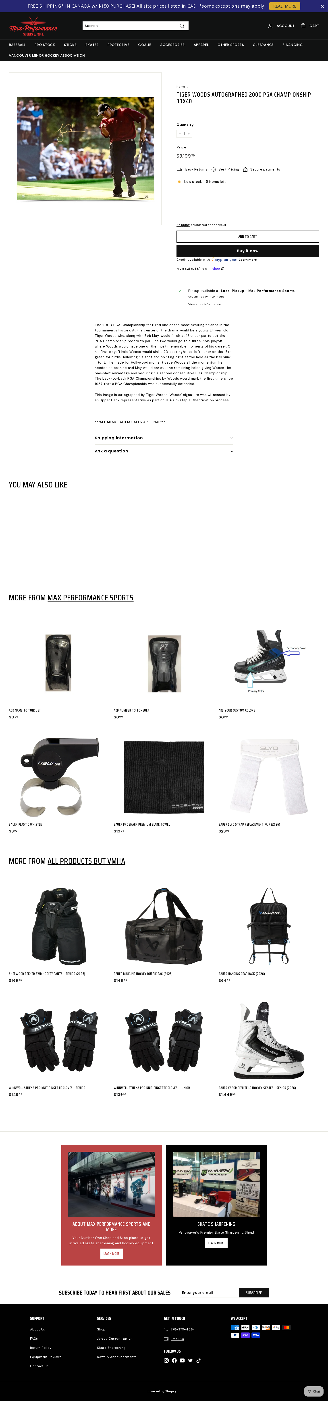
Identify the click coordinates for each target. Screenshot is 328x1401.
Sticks (70, 44)
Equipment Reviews (46, 1357)
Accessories (172, 44)
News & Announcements (117, 1357)
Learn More (112, 1253)
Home (180, 87)
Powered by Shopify (162, 1391)
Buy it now (248, 251)
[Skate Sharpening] (216, 1184)
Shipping (183, 225)
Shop (101, 1329)
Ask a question (111, 451)
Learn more (248, 260)
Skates (92, 44)
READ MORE (285, 6)
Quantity (185, 124)
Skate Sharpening (111, 1348)
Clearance (263, 44)
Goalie (144, 44)
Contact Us (39, 1366)
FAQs (34, 1338)
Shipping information (119, 438)
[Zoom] (85, 149)
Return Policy (41, 1348)
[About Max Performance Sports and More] (111, 1184)
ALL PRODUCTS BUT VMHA (86, 860)
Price (181, 147)
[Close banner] (322, 6)
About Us (37, 1329)
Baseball (17, 44)
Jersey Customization (115, 1338)
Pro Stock (45, 44)
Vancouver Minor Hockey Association (47, 55)
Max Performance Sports (90, 597)
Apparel (201, 44)
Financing (293, 44)
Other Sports (231, 44)
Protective (118, 44)
